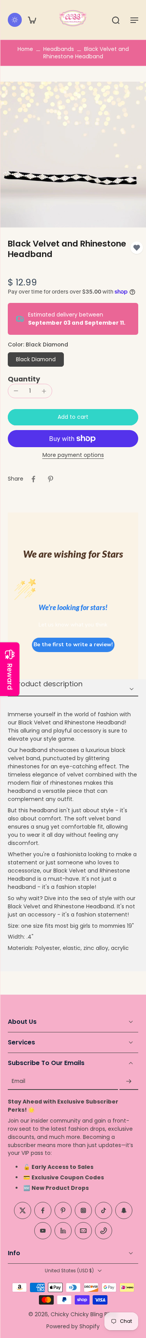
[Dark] (15, 20)
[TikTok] (103, 1210)
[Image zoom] (73, 154)
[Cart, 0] (31, 19)
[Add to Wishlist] (136, 247)
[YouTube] (42, 1231)
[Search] (115, 20)
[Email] (83, 1231)
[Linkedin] (63, 1231)
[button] (134, 20)
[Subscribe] (129, 1081)
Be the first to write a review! (73, 644)
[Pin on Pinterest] (50, 479)
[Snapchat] (123, 1210)
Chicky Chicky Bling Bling (84, 1314)
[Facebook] (42, 1210)
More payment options (73, 456)
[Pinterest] (63, 1210)
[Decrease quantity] (16, 391)
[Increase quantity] (44, 391)
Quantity (24, 379)
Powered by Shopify (73, 1326)
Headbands (58, 49)
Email (18, 1081)
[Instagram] (83, 1210)
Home (25, 49)
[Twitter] (22, 1210)
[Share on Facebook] (33, 479)
